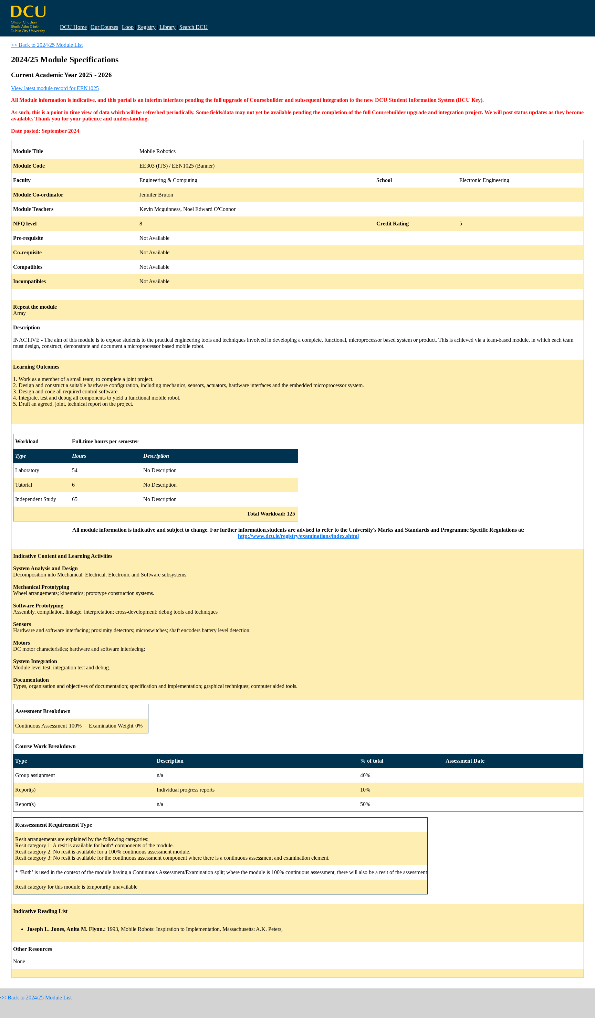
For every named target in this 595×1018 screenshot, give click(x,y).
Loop (128, 27)
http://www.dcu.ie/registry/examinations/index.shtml (298, 536)
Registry (146, 27)
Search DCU (193, 27)
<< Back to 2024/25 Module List (47, 45)
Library (167, 27)
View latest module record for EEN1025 (55, 88)
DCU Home (73, 27)
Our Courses (104, 27)
